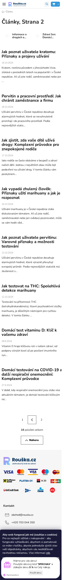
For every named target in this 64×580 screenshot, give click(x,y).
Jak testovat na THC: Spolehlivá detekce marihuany (31, 288)
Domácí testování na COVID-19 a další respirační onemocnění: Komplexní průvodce (32, 374)
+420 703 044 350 (23, 522)
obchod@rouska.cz (22, 515)
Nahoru (34, 440)
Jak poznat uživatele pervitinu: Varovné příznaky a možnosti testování (29, 242)
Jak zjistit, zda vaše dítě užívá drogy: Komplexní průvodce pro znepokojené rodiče (30, 145)
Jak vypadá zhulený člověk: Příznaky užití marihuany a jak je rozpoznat (31, 193)
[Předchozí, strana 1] (32, 419)
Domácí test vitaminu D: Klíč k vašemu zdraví (29, 332)
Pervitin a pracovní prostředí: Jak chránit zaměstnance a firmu (31, 98)
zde (48, 553)
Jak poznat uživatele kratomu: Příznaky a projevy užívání (29, 54)
